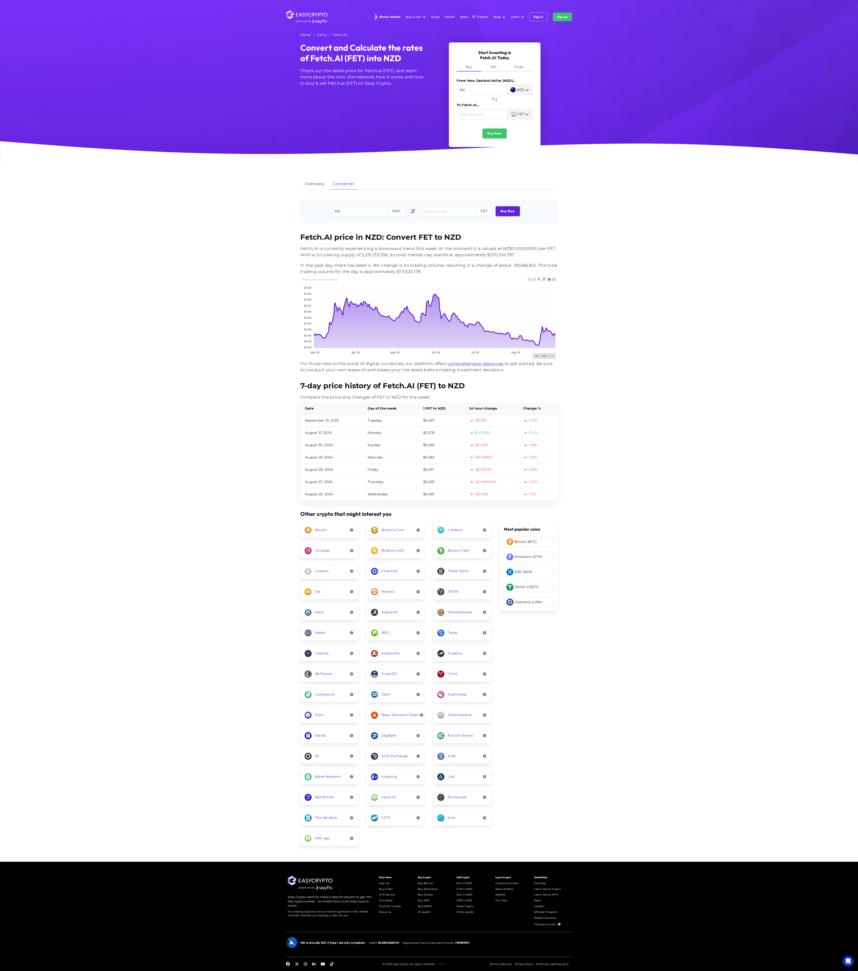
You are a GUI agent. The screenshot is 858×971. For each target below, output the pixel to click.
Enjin (319, 715)
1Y (552, 356)
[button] (848, 961)
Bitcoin (321, 530)
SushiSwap (457, 694)
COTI (385, 817)
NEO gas (322, 838)
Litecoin (322, 571)
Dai (318, 591)
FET (521, 114)
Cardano (455, 530)
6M (545, 356)
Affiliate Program (545, 912)
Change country (545, 924)
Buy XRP (423, 900)
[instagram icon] (305, 964)
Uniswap (322, 550)
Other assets (465, 912)
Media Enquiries (545, 917)
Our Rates (386, 900)
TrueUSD (389, 674)
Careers (539, 906)
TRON (453, 591)
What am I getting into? (552, 964)
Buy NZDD (425, 906)
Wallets (500, 894)
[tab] (469, 67)
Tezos (452, 633)
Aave (319, 612)
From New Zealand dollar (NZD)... (486, 80)
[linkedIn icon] (313, 964)
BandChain (324, 797)
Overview (314, 183)
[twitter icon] (297, 964)
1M (537, 356)
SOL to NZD (464, 894)
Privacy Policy (524, 964)
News (537, 900)
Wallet (450, 17)
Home (305, 35)
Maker (320, 633)
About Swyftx (390, 17)
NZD (521, 90)
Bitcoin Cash (458, 550)
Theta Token (458, 571)
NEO (385, 633)
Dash (385, 694)
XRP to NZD (464, 900)
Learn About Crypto (547, 889)
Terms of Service (500, 964)
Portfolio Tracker (390, 906)
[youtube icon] (323, 964)
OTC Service (387, 894)
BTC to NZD (464, 883)
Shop (497, 17)
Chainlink (389, 571)
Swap (435, 17)
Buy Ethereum (428, 889)
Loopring (389, 776)
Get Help (540, 883)
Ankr (452, 756)
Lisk (451, 776)
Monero (388, 591)
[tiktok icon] (331, 964)
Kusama (455, 653)
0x (317, 756)
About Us (385, 912)
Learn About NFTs (546, 894)
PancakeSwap (460, 612)
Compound (324, 694)
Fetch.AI (340, 35)
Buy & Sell (413, 17)
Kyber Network (328, 776)
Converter (343, 183)
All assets (424, 912)
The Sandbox (326, 817)
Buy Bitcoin (425, 883)
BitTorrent (323, 674)
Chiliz (452, 674)
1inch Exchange (394, 756)
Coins (321, 35)
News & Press (504, 889)
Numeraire (457, 797)
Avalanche (390, 653)
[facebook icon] (288, 964)
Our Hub (501, 900)
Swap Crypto (465, 906)
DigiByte (388, 735)
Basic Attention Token (400, 715)
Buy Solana (425, 894)
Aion (452, 817)
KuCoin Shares (460, 735)
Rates (464, 17)
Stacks (320, 735)
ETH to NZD (464, 889)
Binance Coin (392, 530)
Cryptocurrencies (507, 883)
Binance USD (392, 550)
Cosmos (322, 653)
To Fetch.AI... (468, 105)
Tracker (482, 17)
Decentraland (459, 715)
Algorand (389, 612)
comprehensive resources (475, 363)
